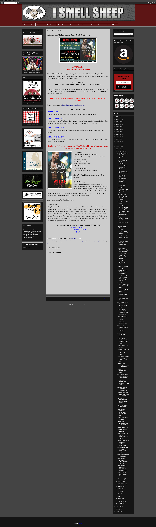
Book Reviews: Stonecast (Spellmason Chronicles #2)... (122, 468)
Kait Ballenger (102, 241)
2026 (118, 117)
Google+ (21, 1)
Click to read (26, 247)
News (32, 25)
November (121, 479)
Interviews (40, 25)
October (120, 481)
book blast (59, 241)
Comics (72, 25)
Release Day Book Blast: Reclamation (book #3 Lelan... (122, 292)
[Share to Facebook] (53, 238)
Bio (99, 25)
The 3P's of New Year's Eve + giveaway (122, 162)
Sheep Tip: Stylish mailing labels (122, 267)
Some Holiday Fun (122, 427)
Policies (114, 25)
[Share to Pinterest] (55, 238)
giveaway (96, 241)
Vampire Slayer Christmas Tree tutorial (122, 228)
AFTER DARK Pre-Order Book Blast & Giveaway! (123, 394)
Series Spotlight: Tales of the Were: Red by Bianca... (122, 256)
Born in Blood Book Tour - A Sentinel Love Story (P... (122, 207)
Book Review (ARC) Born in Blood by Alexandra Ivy (123, 213)
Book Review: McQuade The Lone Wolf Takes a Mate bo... (122, 312)
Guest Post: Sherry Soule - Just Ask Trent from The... (122, 376)
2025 (118, 119)
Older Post (106, 299)
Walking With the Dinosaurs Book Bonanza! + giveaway (122, 328)
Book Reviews (50, 25)
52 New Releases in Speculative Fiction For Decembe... (123, 155)
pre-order (60, 243)
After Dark (53, 241)
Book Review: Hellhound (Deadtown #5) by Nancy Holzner (122, 178)
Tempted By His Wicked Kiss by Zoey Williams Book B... (122, 400)
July (119, 488)
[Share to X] (52, 238)
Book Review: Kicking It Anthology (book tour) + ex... (122, 461)
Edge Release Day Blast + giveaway (122, 172)
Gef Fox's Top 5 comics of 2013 (122, 322)
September (121, 483)
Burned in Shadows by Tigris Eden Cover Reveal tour (123, 359)
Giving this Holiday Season (122, 232)
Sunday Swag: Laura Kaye (121, 184)
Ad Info (106, 25)
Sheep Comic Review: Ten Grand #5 (121, 370)
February (120, 501)
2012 (118, 506)
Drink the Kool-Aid (124, 87)
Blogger (81, 523)
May (119, 493)
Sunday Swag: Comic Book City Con (122, 474)
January (120, 503)
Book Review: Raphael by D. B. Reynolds (122, 298)
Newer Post (50, 299)
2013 (118, 149)
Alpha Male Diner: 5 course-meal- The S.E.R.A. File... (123, 352)
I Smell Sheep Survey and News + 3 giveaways (123, 365)
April (119, 496)
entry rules (82, 241)
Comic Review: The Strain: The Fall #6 (123, 237)
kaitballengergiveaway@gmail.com (73, 105)
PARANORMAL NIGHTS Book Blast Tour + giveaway (122, 197)
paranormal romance (52, 243)
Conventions (81, 25)
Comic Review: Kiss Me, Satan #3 (123, 455)
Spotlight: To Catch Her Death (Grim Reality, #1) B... (122, 272)
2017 (118, 139)
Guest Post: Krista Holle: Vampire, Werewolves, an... (122, 244)
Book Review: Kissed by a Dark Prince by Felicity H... (122, 190)
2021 (118, 129)
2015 (118, 144)
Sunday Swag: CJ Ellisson (122, 346)
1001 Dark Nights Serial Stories (122, 405)
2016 (118, 141)
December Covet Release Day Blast (122, 167)
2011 (117, 509)
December (121, 151)
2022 (118, 126)
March (120, 498)
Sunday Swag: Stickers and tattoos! (121, 262)
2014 (118, 146)
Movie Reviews (62, 25)
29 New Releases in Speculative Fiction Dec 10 (123, 388)
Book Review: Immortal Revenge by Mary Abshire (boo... (121, 412)
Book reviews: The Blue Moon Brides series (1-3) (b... (122, 436)
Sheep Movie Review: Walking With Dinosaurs (122, 250)
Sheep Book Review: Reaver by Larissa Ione (122, 218)
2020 (118, 131)
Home (25, 25)
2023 (118, 124)
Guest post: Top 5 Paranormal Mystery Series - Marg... (122, 305)
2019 (118, 134)
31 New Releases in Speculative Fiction (123, 318)
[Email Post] (79, 238)
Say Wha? (91, 25)
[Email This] (48, 238)
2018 (118, 136)
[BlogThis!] (50, 238)
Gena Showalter (90, 241)
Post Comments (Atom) (81, 305)
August (120, 486)
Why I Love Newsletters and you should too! (122, 423)
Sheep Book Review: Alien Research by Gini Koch (123, 382)
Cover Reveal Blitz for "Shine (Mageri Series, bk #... (122, 450)
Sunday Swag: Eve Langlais (122, 418)
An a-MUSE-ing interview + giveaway (121, 334)
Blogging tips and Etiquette (122, 430)
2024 (118, 121)
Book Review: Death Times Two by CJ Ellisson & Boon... (123, 285)
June (119, 491)
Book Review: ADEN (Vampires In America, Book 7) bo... (122, 341)
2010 (118, 511)
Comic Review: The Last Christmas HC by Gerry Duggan (123, 278)
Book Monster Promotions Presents (71, 241)
